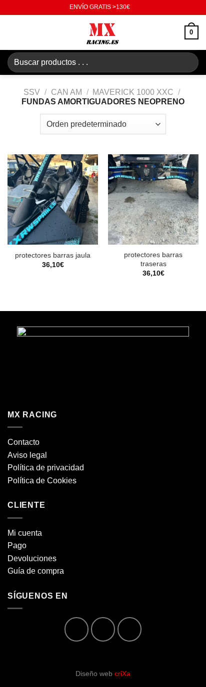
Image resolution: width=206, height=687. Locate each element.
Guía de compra (36, 571)
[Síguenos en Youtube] (130, 629)
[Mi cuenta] (173, 32)
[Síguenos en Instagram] (103, 629)
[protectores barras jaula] (53, 199)
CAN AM (66, 92)
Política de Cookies (42, 480)
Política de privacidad (46, 467)
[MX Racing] (103, 32)
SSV (32, 92)
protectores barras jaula (52, 255)
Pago (17, 545)
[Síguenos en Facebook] (76, 629)
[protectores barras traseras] (153, 199)
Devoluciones (32, 558)
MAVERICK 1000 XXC (133, 92)
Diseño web (103, 674)
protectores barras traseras (153, 259)
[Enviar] (186, 62)
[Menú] (14, 32)
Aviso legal (27, 455)
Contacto (24, 442)
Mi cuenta (25, 533)
